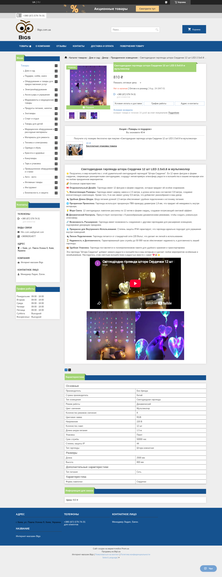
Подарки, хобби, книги (36, 76)
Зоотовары (30, 113)
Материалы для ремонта (37, 137)
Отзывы (61, 46)
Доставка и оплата (102, 46)
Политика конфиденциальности (135, 554)
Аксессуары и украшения (37, 94)
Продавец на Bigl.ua (111, 551)
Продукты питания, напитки (38, 108)
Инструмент (31, 187)
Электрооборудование (36, 89)
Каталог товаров (78, 57)
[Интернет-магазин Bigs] (24, 29)
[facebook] (66, 370)
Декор (105, 57)
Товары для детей (34, 124)
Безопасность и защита (36, 192)
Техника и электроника (36, 142)
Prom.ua (125, 549)
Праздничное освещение (124, 57)
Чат (211, 568)
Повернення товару (132, 46)
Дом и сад (94, 57)
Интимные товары (33, 182)
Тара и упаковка (33, 163)
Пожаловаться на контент (107, 554)
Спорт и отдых (32, 118)
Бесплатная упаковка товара (101, 146)
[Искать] (157, 30)
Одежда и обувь (33, 148)
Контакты (79, 46)
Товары (23, 46)
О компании (43, 46)
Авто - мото (30, 177)
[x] (69, 370)
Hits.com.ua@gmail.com (32, 232)
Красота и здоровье (34, 153)
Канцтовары (31, 158)
